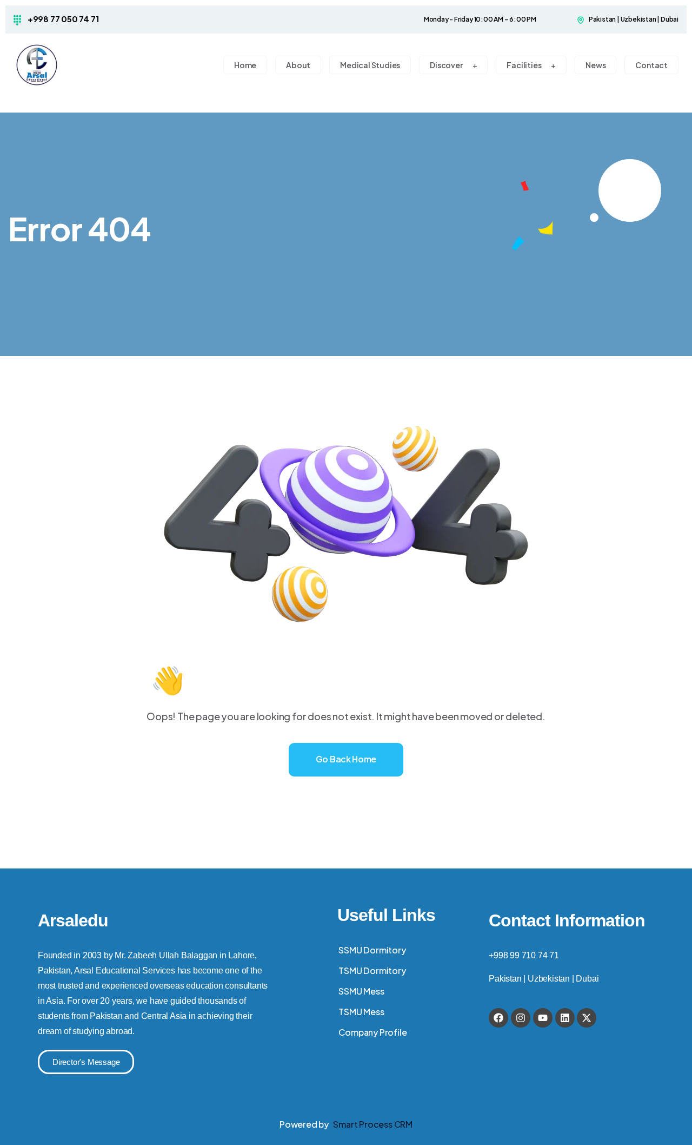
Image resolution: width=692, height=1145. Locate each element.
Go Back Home (346, 759)
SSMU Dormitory (371, 950)
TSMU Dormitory (371, 970)
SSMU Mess (361, 991)
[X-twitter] (586, 1018)
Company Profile (372, 1032)
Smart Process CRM (372, 1124)
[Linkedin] (565, 1018)
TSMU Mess (361, 1011)
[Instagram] (520, 1018)
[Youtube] (543, 1018)
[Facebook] (498, 1018)
